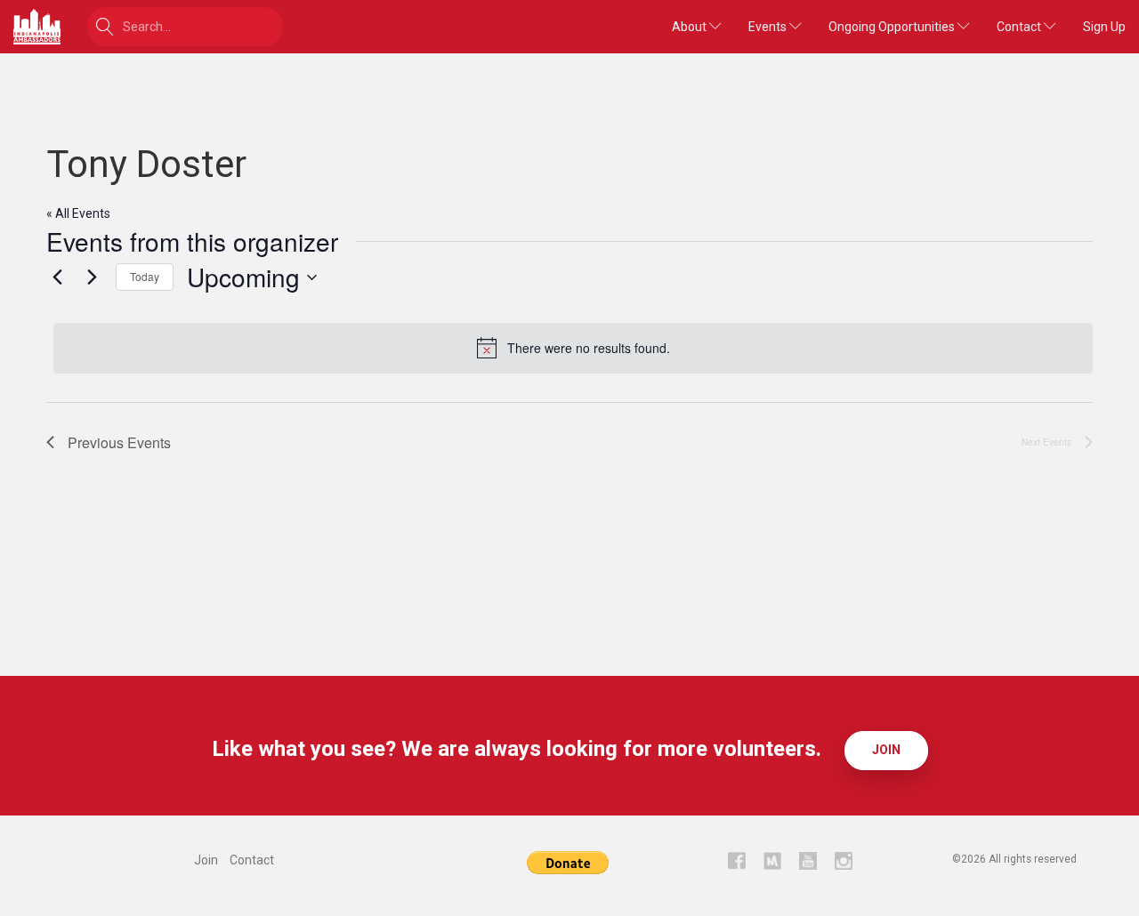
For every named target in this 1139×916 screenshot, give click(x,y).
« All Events (78, 213)
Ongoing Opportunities (892, 27)
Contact (1020, 27)
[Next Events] (91, 277)
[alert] (573, 348)
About (690, 27)
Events (768, 27)
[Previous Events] (57, 277)
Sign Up (1104, 27)
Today (144, 276)
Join (886, 750)
